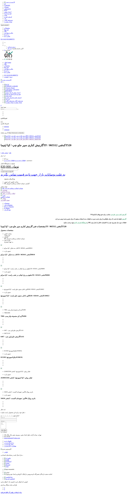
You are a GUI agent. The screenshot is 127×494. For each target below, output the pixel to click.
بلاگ (5, 31)
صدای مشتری (8, 22)
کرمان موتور (7, 12)
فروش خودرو (8, 17)
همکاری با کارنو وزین (10, 446)
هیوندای (6, 7)
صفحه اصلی (7, 62)
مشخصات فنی (8, 205)
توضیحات (6, 203)
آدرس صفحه (4, 133)
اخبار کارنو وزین (8, 444)
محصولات (7, 28)
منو (2, 81)
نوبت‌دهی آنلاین (8, 20)
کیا (5, 4)
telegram (6, 126)
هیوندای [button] (12, 88)
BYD (5, 10)
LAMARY (7, 5)
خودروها (6, 29)
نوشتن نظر (5, 153)
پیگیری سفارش (8, 33)
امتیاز (17, 415)
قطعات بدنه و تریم (20, 160)
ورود (11, 77)
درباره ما (6, 34)
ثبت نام (10, 48)
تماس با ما (7, 36)
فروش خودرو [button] (17, 97)
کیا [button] (8, 84)
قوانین (6, 452)
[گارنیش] (22, 139)
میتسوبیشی (7, 8)
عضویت (6, 77)
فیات (5, 15)
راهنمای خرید (8, 441)
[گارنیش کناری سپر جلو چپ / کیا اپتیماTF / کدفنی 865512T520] (22, 136)
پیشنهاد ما (7, 208)
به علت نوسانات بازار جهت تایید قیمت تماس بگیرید (33, 174)
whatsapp (6, 129)
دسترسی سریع (5, 25)
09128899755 (11, 39)
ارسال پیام (3, 430)
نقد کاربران (7, 210)
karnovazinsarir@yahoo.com (12, 438)
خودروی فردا (8, 13)
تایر (5, 18)
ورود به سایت (11, 47)
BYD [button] (10, 91)
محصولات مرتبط (9, 206)
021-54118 (4, 39)
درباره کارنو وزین (9, 442)
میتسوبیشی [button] (16, 89)
